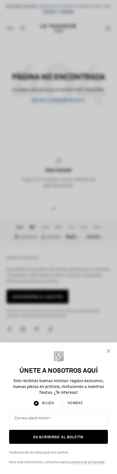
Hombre (75, 403)
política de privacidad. (88, 462)
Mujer (48, 403)
